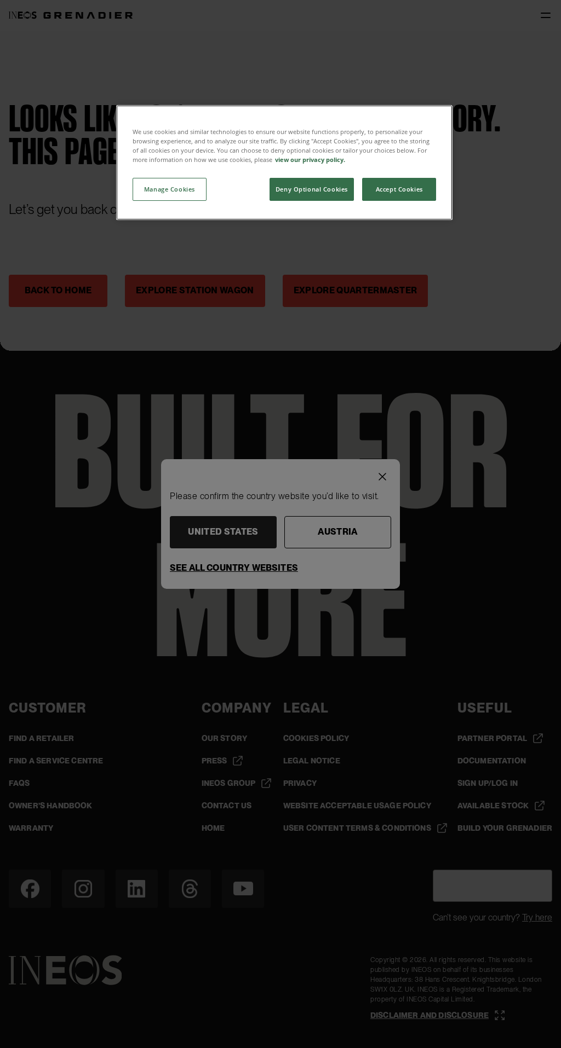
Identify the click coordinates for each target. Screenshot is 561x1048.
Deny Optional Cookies (312, 189)
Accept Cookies (399, 189)
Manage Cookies (169, 189)
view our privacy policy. (310, 159)
